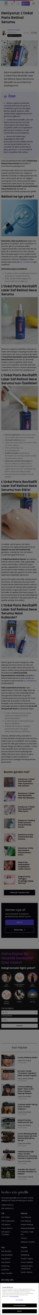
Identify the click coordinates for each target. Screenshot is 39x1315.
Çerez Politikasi (14, 1296)
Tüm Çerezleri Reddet (19, 1305)
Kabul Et (19, 1311)
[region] (19, 1299)
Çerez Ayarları (19, 1299)
